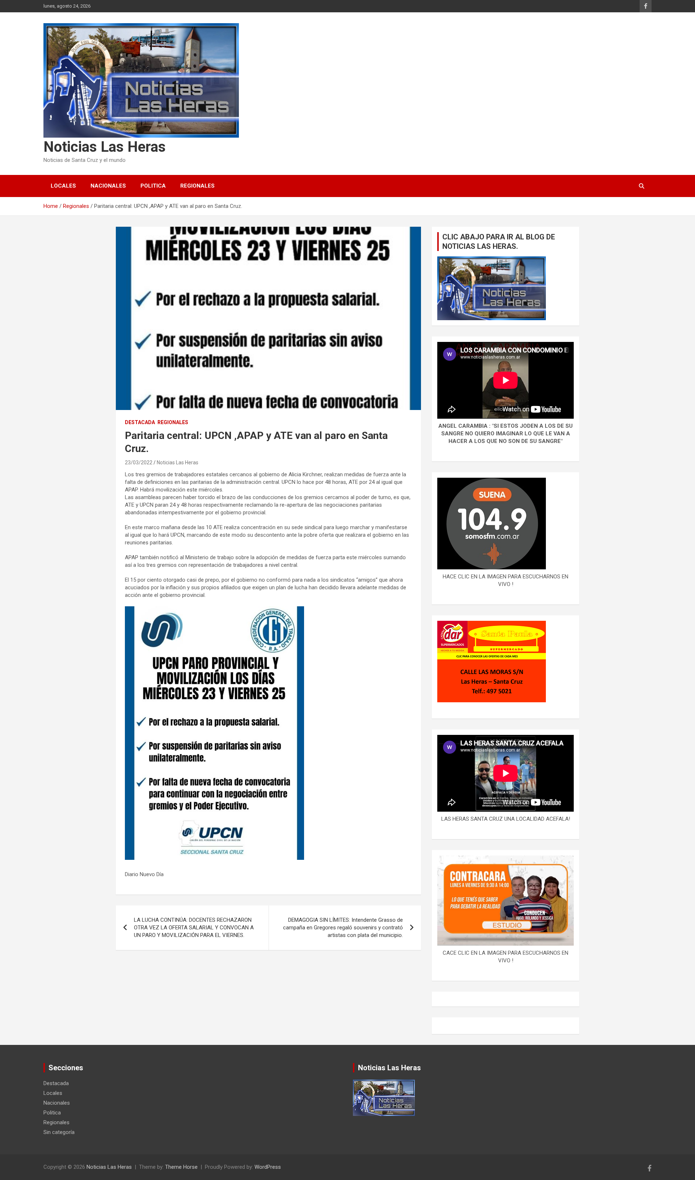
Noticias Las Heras (104, 146)
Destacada (140, 422)
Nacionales (108, 186)
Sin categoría (59, 1132)
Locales (63, 186)
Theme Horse (181, 1167)
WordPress (267, 1167)
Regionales (197, 186)
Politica (153, 186)
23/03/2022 (138, 462)
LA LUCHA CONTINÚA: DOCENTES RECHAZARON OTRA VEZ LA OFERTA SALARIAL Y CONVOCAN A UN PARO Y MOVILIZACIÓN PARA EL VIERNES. (194, 927)
